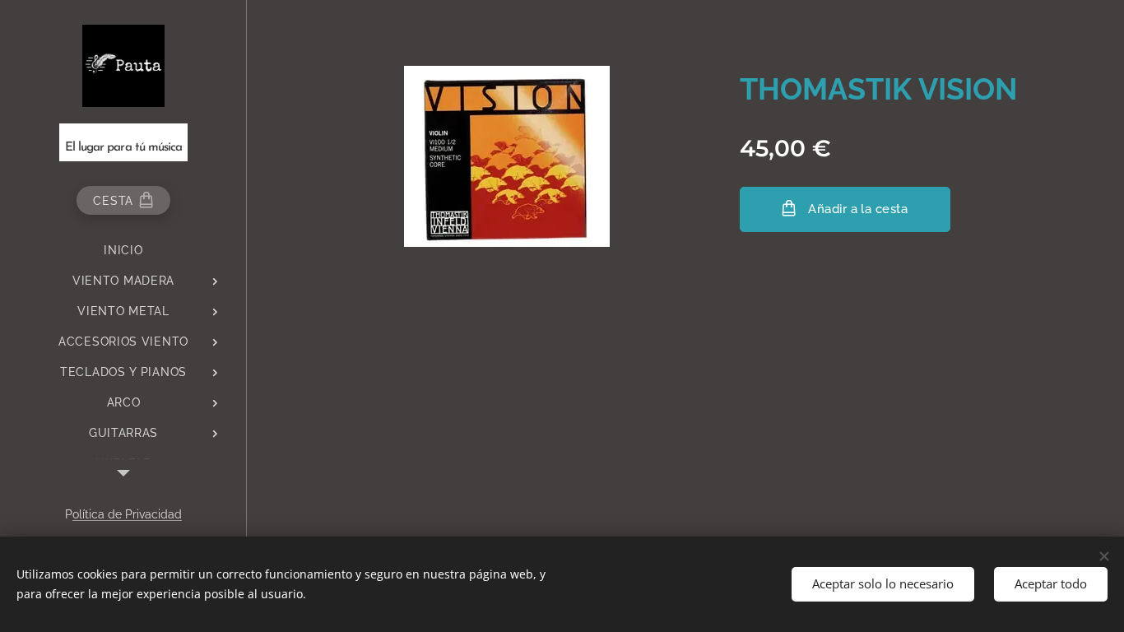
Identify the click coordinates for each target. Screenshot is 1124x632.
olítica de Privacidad (127, 514)
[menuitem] (123, 250)
